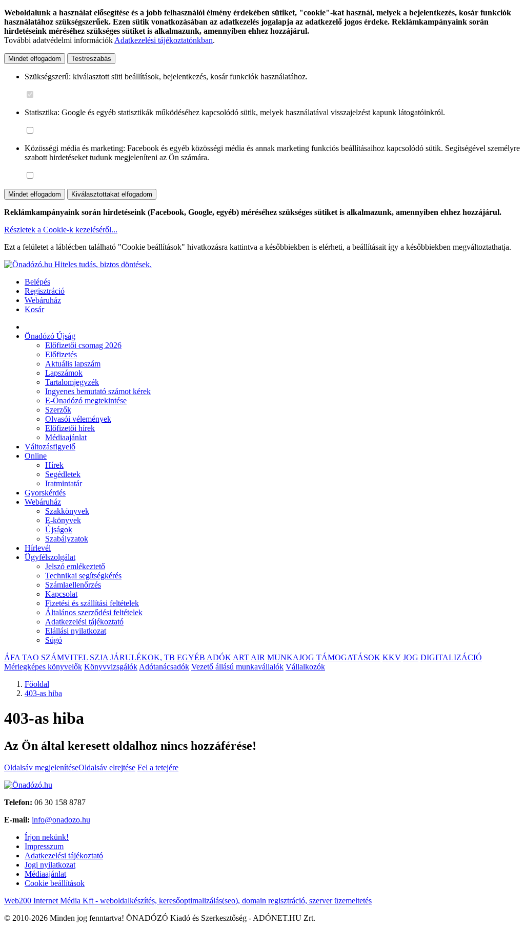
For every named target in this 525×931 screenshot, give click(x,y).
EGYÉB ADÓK (204, 657)
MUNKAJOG (290, 657)
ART (241, 657)
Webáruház (43, 300)
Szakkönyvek (67, 511)
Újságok (58, 529)
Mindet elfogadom (34, 58)
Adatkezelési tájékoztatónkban (163, 40)
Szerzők (58, 409)
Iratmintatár (63, 483)
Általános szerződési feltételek (94, 612)
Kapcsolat (61, 594)
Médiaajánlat (66, 437)
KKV (391, 657)
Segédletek (62, 474)
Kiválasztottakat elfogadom (111, 194)
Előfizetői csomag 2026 (83, 345)
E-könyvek (63, 520)
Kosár (34, 309)
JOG (410, 657)
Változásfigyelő (50, 446)
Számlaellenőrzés (73, 584)
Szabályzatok (66, 538)
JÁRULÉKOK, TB (142, 657)
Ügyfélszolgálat (50, 557)
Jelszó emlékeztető (75, 566)
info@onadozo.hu (61, 819)
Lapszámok (64, 373)
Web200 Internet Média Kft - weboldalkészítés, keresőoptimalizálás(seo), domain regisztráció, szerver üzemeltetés (188, 900)
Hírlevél (38, 548)
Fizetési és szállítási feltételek (92, 603)
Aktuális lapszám (72, 363)
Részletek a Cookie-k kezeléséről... (60, 229)
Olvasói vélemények (78, 419)
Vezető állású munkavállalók (237, 666)
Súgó (53, 640)
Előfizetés (61, 354)
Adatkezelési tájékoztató (84, 621)
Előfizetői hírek (70, 428)
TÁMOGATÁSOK (348, 657)
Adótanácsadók (164, 666)
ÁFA (12, 657)
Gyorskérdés (45, 492)
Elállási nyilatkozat (75, 630)
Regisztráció (45, 291)
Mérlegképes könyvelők (43, 666)
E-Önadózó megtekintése (86, 400)
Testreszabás (91, 58)
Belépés (37, 281)
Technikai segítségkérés (83, 575)
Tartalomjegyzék (72, 382)
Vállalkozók (305, 666)
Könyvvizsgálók (110, 666)
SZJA (99, 657)
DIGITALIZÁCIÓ (451, 657)
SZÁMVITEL (64, 657)
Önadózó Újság (50, 336)
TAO (30, 657)
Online (36, 455)
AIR (258, 657)
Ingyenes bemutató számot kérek (98, 391)
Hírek (54, 465)
